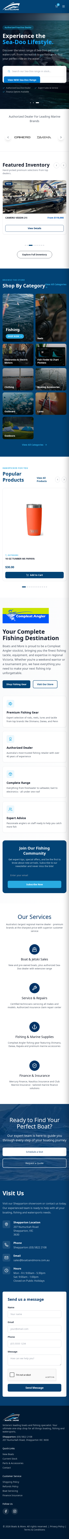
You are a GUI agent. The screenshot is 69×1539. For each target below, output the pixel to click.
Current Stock (10, 1458)
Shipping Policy (11, 1481)
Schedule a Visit (34, 1151)
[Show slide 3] (37, 102)
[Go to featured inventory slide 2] (27, 245)
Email (11, 1322)
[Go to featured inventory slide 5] (35, 245)
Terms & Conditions (34, 1529)
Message (12, 1351)
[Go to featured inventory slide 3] (31, 245)
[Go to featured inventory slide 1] (25, 245)
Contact (7, 1467)
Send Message (34, 1388)
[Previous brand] (8, 137)
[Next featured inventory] (63, 165)
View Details (34, 228)
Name (11, 1307)
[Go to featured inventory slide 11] (44, 586)
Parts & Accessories (13, 1463)
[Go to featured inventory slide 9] (43, 245)
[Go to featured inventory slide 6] (37, 245)
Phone (11, 1336)
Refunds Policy (10, 1486)
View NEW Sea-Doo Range (22, 79)
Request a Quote (34, 1163)
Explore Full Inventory (34, 254)
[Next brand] (61, 137)
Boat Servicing (10, 1490)
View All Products (42, 479)
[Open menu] (63, 6)
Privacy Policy (57, 1526)
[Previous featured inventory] (56, 165)
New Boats (8, 1454)
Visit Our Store (45, 684)
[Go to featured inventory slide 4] (31, 586)
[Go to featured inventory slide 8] (41, 245)
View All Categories (55, 284)
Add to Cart (36, 575)
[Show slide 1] (30, 102)
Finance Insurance (12, 1495)
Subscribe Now (34, 884)
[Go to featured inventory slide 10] (42, 586)
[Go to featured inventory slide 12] (46, 586)
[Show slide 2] (33, 102)
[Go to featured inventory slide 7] (39, 245)
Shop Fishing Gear (16, 684)
